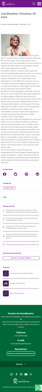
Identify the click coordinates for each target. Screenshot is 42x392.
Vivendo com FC (9, 188)
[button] (38, 388)
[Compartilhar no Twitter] (15, 174)
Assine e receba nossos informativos (21, 353)
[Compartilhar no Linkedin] (37, 174)
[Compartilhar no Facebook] (4, 174)
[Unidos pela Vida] (8, 3)
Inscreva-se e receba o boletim (21, 258)
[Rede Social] (11, 374)
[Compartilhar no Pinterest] (26, 174)
